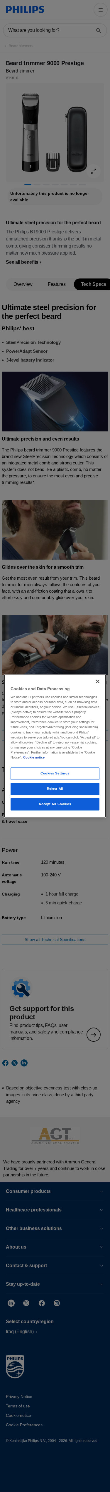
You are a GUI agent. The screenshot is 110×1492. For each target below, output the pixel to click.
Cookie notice (34, 757)
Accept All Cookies (55, 804)
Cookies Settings (55, 773)
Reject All (55, 788)
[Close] (97, 681)
